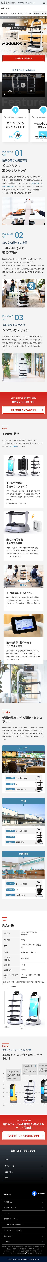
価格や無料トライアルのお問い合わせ (23, 1135)
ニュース (6, 1213)
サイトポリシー (8, 1251)
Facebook (41, 1193)
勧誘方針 (9, 1249)
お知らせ (5, 13)
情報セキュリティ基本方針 (19, 1249)
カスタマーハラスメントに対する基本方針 (14, 1253)
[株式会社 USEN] (3, 17)
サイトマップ (16, 1251)
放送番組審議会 (25, 1251)
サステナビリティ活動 (33, 1249)
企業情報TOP (8, 1202)
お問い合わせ (13, 446)
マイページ (14, 1225)
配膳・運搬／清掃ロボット (23, 1150)
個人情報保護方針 (6, 1247)
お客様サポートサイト (11, 1219)
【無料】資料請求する (23, 58)
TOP (6, 1160)
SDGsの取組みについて (36, 1251)
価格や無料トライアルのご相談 (23, 410)
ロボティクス (6, 8)
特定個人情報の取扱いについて (36, 1247)
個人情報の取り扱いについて (19, 1247)
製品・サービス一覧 (10, 1208)
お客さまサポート (40, 13)
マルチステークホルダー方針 (35, 1253)
